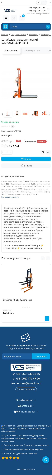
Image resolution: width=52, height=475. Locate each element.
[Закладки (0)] (14, 18)
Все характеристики (10, 197)
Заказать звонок (26, 389)
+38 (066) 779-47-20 (36, 10)
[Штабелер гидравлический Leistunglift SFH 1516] (26, 82)
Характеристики (32, 50)
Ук (44, 2)
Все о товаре (11, 50)
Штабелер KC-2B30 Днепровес (17, 300)
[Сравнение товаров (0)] (6, 18)
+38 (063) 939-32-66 (36, 7)
